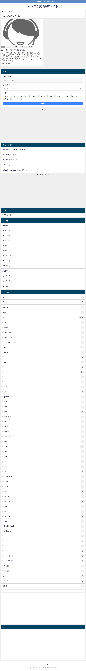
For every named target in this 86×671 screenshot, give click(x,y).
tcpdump (43, 516)
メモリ (21, 46)
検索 (43, 103)
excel (43, 382)
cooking (42, 307)
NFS (43, 441)
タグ (4, 93)
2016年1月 (6, 245)
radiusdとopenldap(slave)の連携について (17, 170)
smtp (43, 511)
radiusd (42, 581)
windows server (43, 541)
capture (43, 367)
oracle (43, 446)
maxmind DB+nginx (9, 154)
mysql (8, 46)
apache (42, 297)
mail (43, 421)
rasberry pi (43, 476)
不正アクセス (43, 561)
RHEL (43, 481)
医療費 (43, 566)
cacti (43, 362)
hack (42, 312)
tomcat (43, 521)
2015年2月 (6, 281)
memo (42, 317)
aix (43, 322)
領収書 (43, 571)
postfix (43, 461)
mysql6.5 (14, 46)
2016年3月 (6, 235)
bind (43, 357)
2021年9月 (6, 225)
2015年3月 (6, 276)
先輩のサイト (6, 215)
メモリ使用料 (28, 46)
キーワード (7, 76)
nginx (42, 576)
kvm (43, 407)
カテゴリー (7, 85)
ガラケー (43, 551)
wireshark (43, 546)
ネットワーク (43, 556)
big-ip (43, 352)
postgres (43, 466)
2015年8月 (6, 261)
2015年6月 (6, 271)
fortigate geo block (9, 165)
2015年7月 (6, 266)
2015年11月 (6, 250)
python (43, 471)
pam (43, 451)
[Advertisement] (43, 126)
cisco (43, 377)
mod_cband (43, 332)
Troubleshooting (43, 526)
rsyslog (43, 486)
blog (42, 302)
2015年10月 (6, 255)
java (43, 402)
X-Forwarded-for (43, 342)
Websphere (43, 531)
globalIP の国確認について (11, 159)
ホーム (36, 664)
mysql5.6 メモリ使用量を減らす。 (13, 50)
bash (43, 347)
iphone (43, 397)
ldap (43, 412)
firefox (43, 387)
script (43, 491)
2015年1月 (6, 286)
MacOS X (43, 417)
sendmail (43, 501)
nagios (43, 431)
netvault (43, 436)
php (43, 456)
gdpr (43, 392)
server (43, 506)
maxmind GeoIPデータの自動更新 (14, 149)
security (43, 496)
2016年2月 (6, 240)
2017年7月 (6, 230)
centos (43, 372)
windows (43, 536)
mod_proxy (43, 337)
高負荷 (42, 586)
